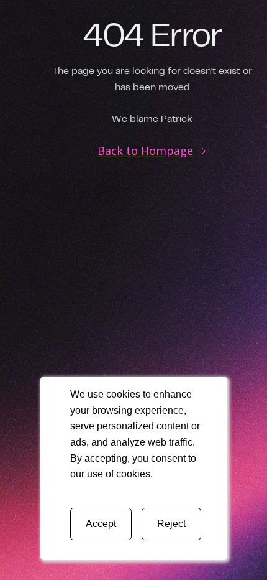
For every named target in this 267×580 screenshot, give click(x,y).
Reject (171, 523)
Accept (101, 523)
